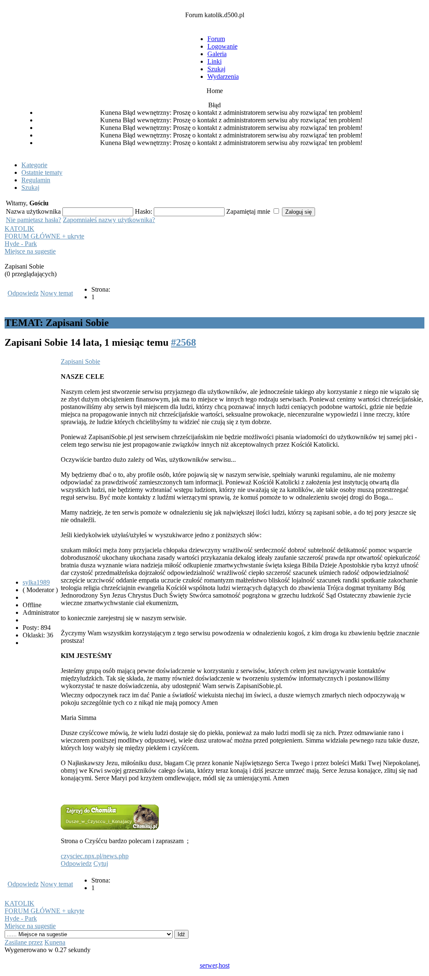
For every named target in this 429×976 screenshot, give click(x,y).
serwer (208, 965)
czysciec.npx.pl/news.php (95, 856)
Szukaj (216, 68)
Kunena (54, 942)
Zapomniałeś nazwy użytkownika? (109, 219)
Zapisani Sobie (80, 361)
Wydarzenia (223, 76)
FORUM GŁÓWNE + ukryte (44, 236)
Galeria (217, 53)
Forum (216, 38)
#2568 (183, 342)
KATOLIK (19, 228)
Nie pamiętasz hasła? (33, 219)
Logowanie (222, 46)
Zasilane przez (24, 942)
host (224, 965)
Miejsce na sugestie (30, 251)
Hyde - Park (21, 243)
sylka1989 (36, 582)
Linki (214, 61)
